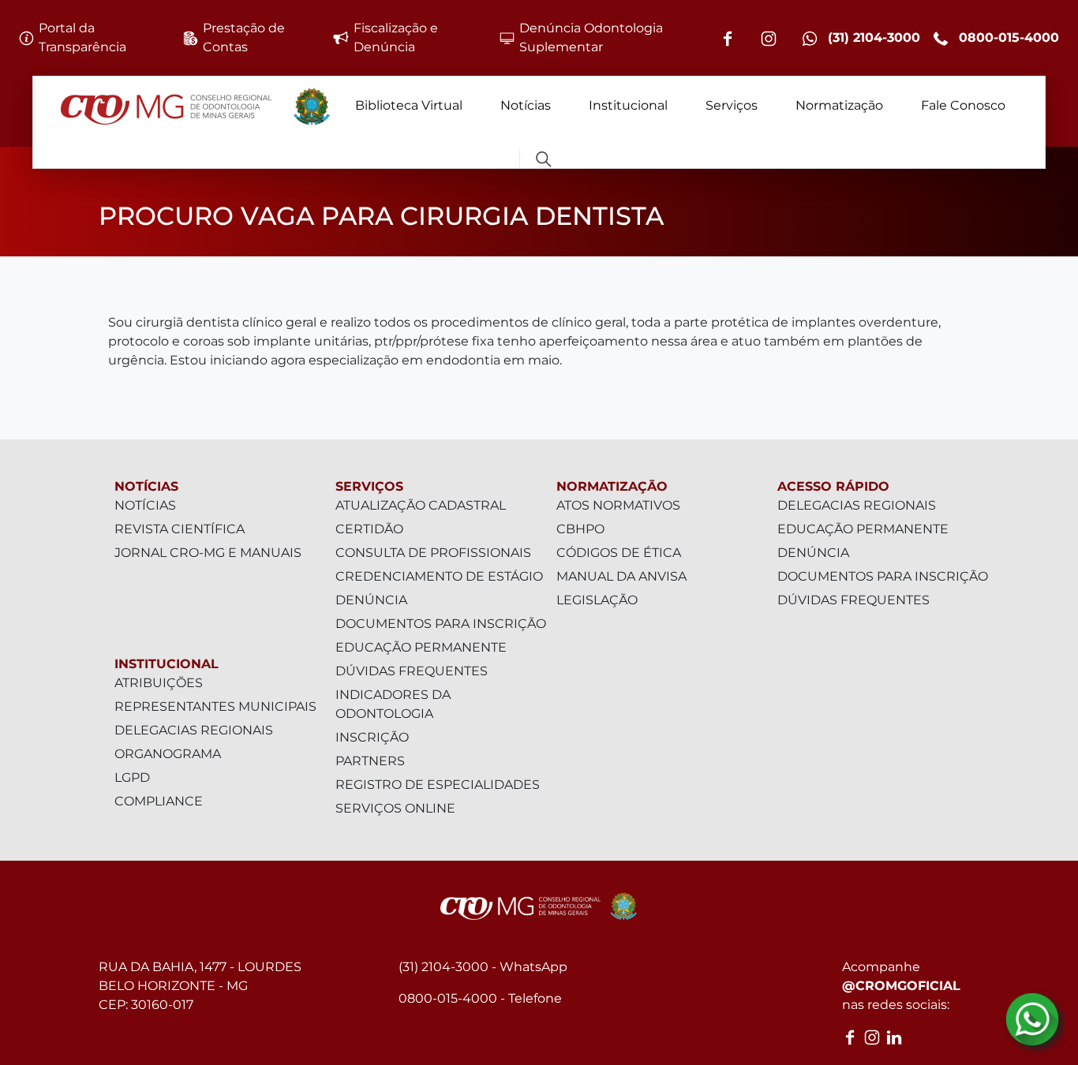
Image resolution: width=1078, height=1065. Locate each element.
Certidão (369, 528)
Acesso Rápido (833, 486)
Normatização (839, 105)
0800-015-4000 (1007, 37)
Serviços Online (395, 808)
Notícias (525, 105)
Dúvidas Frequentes (411, 670)
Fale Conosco (963, 105)
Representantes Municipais (215, 706)
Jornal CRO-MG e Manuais (207, 552)
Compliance (158, 801)
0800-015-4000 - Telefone (480, 998)
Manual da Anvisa (621, 576)
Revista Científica (179, 528)
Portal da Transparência (82, 37)
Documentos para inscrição (440, 623)
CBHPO (580, 528)
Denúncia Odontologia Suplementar (591, 37)
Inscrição (372, 737)
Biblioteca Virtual (408, 105)
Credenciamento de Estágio (439, 576)
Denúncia (371, 599)
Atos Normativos (618, 505)
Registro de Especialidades (437, 784)
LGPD (132, 777)
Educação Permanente (421, 647)
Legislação (597, 599)
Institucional (628, 105)
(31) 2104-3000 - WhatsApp (483, 966)
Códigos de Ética (618, 552)
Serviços (732, 105)
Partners (370, 760)
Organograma (167, 753)
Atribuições (158, 682)
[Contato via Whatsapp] (1032, 1019)
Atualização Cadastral (420, 505)
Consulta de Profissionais (433, 552)
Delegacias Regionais (193, 730)
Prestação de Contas (244, 37)
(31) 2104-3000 (872, 37)
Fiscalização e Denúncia (396, 37)
